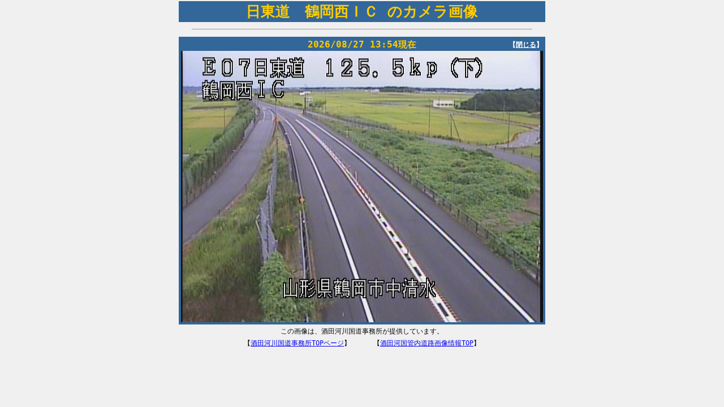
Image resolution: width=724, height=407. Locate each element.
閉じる (526, 45)
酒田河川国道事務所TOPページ (297, 343)
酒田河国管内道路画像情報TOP (426, 343)
